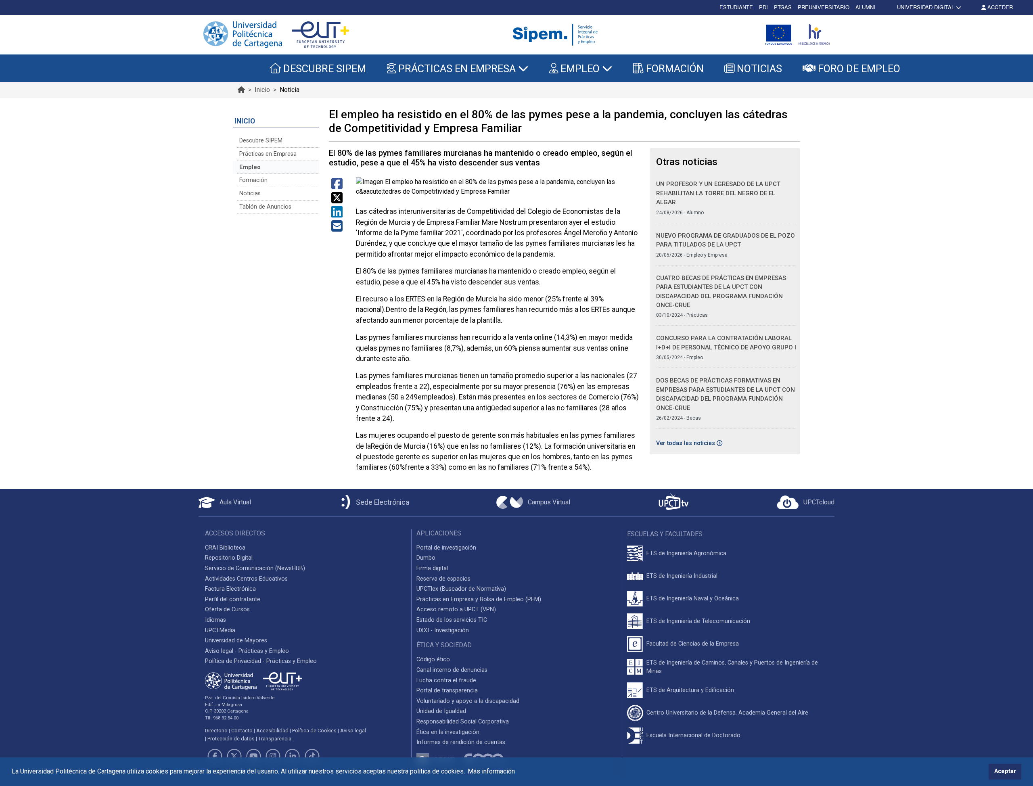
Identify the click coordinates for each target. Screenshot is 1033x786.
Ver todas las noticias (686, 443)
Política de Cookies (314, 730)
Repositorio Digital (229, 557)
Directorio (216, 730)
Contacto (242, 730)
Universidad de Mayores (236, 640)
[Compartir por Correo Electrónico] (337, 228)
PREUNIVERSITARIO (823, 7)
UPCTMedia (220, 630)
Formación (253, 180)
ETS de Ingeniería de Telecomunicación (698, 621)
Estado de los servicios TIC (451, 620)
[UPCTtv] (673, 502)
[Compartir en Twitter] (337, 200)
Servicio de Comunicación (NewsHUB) (255, 568)
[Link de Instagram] (273, 756)
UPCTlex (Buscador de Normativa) (461, 588)
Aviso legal (353, 730)
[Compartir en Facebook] (337, 186)
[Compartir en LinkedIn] (337, 214)
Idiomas (215, 620)
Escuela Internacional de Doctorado (693, 735)
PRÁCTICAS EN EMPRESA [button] (457, 69)
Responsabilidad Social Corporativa (462, 721)
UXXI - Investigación (442, 630)
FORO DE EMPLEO (858, 69)
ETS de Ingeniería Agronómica (686, 553)
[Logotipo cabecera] (557, 35)
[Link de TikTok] (312, 756)
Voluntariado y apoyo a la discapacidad (467, 701)
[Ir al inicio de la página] (241, 90)
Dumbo (425, 557)
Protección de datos (231, 739)
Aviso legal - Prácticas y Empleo (247, 651)
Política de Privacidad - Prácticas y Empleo (261, 661)
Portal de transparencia (447, 690)
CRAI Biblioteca (225, 547)
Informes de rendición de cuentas (460, 742)
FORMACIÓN (674, 69)
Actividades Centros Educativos (246, 578)
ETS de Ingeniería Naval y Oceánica (692, 598)
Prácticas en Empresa (268, 154)
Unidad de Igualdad (441, 711)
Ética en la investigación (447, 732)
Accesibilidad (272, 730)
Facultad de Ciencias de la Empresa (692, 643)
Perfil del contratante (232, 599)
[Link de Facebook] (214, 756)
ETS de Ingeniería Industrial (681, 576)
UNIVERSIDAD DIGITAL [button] (925, 7)
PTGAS (783, 7)
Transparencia (274, 739)
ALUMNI (865, 7)
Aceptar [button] (1005, 771)
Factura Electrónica (230, 588)
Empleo (250, 167)
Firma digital (432, 568)
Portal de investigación (446, 547)
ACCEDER (999, 7)
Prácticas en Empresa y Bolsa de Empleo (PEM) (478, 599)
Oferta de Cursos (227, 609)
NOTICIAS (758, 69)
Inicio (262, 90)
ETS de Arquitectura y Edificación (690, 690)
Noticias (250, 193)
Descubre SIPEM (260, 140)
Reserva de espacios (443, 578)
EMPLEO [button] (580, 69)
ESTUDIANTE (736, 7)
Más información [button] (491, 771)
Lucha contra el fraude (446, 680)
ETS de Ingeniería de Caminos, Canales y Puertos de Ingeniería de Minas (732, 667)
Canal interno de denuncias (451, 670)
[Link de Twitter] (234, 756)
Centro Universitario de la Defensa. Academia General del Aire (727, 712)
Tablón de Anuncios (265, 206)
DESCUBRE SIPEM (323, 69)
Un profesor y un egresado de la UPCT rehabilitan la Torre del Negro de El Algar (718, 193)
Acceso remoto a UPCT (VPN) (456, 609)
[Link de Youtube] (253, 756)
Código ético (433, 659)
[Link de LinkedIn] (292, 756)
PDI (763, 7)
